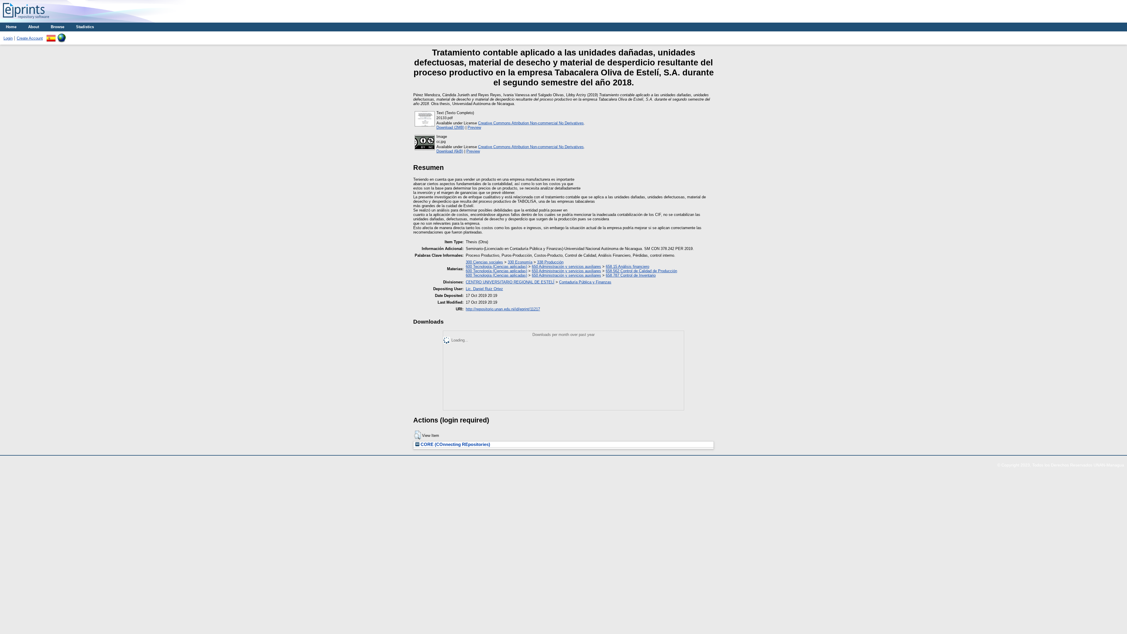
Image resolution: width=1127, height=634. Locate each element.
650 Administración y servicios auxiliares (566, 266)
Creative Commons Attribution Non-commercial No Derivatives (531, 123)
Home (11, 27)
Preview (474, 127)
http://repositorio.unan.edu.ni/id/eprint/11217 (503, 309)
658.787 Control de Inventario (631, 275)
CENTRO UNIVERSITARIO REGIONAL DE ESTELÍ (510, 282)
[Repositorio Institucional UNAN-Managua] (26, 20)
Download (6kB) (449, 151)
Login (8, 38)
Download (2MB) (450, 127)
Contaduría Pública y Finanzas (585, 282)
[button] (417, 435)
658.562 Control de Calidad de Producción (641, 271)
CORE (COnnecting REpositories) (454, 444)
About (33, 27)
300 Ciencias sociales (484, 262)
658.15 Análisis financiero (627, 266)
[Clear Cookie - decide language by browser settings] (61, 35)
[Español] (51, 35)
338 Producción (550, 262)
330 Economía (520, 262)
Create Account (30, 38)
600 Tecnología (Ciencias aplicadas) (496, 266)
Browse (57, 27)
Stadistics (85, 27)
